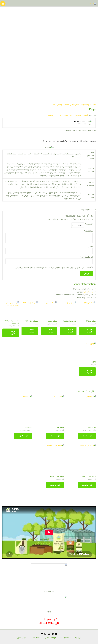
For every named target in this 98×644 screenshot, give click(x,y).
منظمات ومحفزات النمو (60, 104)
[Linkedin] (49, 634)
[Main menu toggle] (2, 3)
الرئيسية (78, 637)
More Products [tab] (49, 141)
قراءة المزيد (89, 330)
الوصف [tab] (93, 141)
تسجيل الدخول (22, 637)
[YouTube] (42, 634)
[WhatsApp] (45, 634)
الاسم (90, 246)
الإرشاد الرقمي (50, 637)
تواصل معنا (36, 637)
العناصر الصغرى (74, 104)
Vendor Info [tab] (62, 141)
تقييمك (89, 224)
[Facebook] (56, 634)
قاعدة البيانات (65, 637)
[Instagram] (53, 634)
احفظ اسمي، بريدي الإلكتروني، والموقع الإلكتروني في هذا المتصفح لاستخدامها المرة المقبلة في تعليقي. (53, 267)
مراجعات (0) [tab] (73, 141)
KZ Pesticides (88, 291)
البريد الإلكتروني (86, 257)
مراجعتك (88, 231)
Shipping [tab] (84, 141)
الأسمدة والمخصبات (88, 104)
